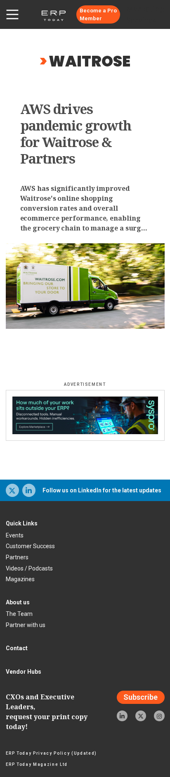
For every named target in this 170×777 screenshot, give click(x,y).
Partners (17, 557)
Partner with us (25, 625)
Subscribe (140, 697)
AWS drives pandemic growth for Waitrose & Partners (76, 134)
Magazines (20, 579)
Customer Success (30, 546)
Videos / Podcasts (29, 568)
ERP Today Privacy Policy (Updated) (51, 753)
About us (18, 602)
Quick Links (22, 523)
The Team (19, 614)
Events (15, 535)
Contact (17, 648)
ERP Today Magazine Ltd (37, 764)
